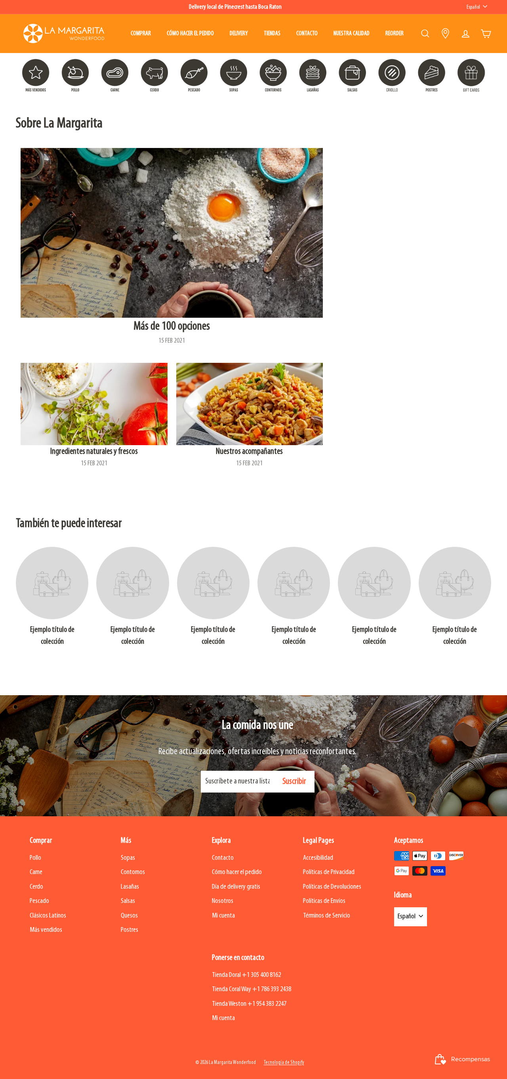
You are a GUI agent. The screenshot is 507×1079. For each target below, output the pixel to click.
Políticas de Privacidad (329, 872)
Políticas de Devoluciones (332, 887)
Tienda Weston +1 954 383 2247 (249, 1004)
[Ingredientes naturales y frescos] (94, 404)
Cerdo (36, 887)
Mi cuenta (223, 916)
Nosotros (222, 901)
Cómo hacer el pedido (190, 33)
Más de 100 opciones (171, 326)
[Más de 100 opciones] (172, 233)
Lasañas (130, 887)
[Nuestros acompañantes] (249, 404)
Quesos (129, 916)
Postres (129, 930)
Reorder (394, 33)
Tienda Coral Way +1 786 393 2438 (251, 989)
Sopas (128, 858)
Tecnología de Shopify (284, 1062)
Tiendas (272, 33)
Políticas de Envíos (324, 901)
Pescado (39, 901)
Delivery (239, 33)
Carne (36, 872)
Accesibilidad (318, 858)
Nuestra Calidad (352, 33)
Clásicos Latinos (48, 916)
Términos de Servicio (326, 916)
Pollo (35, 858)
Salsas (128, 901)
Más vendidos (46, 930)
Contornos (133, 872)
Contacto (307, 33)
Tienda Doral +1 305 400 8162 (246, 975)
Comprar (141, 33)
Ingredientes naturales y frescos (94, 451)
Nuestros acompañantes (249, 451)
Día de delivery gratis (236, 887)
